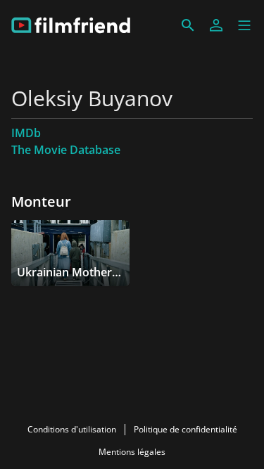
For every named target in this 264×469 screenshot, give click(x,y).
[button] (244, 25)
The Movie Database (65, 150)
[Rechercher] (188, 25)
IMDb (26, 133)
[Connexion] (216, 25)
